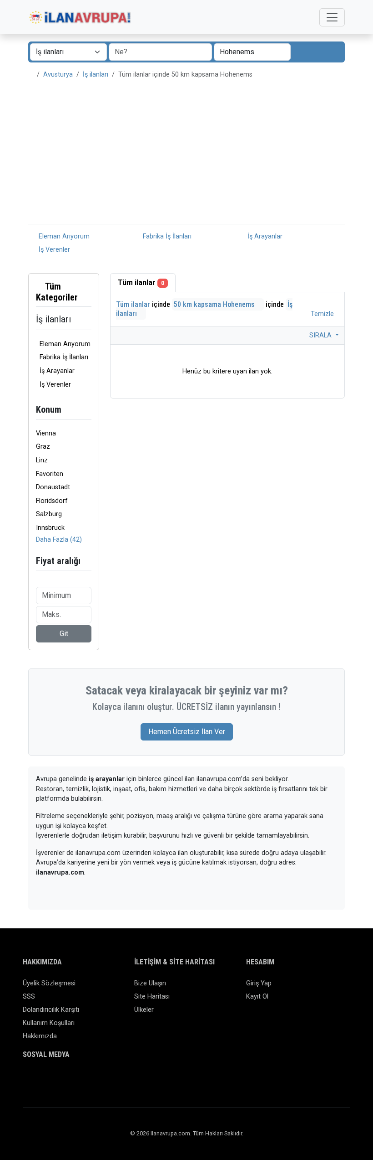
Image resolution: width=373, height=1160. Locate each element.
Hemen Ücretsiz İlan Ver (186, 731)
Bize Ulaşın (150, 983)
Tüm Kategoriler (57, 292)
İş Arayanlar (264, 236)
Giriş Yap (259, 983)
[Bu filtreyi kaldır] (87, 292)
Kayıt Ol (257, 996)
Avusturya (58, 74)
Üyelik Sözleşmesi (49, 983)
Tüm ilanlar (141, 282)
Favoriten (49, 474)
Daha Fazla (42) (59, 540)
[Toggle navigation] (332, 17)
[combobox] (252, 52)
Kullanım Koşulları (49, 1023)
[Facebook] (28, 1080)
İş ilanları (95, 74)
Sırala (321, 335)
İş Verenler (53, 250)
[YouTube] (94, 1080)
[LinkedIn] (68, 1080)
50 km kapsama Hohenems (215, 304)
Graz (43, 447)
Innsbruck (50, 528)
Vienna (46, 433)
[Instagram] (54, 1080)
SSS (29, 996)
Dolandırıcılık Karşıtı (51, 1010)
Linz (42, 460)
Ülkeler (144, 1010)
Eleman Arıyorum (63, 236)
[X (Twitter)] (41, 1080)
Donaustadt (53, 487)
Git (64, 633)
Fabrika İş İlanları (166, 236)
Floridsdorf (52, 501)
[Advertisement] (186, 155)
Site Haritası (152, 996)
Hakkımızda (40, 1036)
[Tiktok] (81, 1080)
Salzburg (49, 514)
